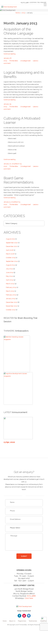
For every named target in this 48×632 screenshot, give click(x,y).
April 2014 (9, 280)
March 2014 (10, 284)
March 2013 (10, 291)
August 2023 (10, 239)
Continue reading (9, 54)
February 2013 (11, 295)
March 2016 (10, 254)
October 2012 (10, 310)
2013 (23, 13)
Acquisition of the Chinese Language (18, 31)
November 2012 (11, 306)
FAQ (38, 2)
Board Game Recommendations (19, 180)
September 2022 (12, 243)
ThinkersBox (13, 61)
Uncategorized (25, 61)
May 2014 (9, 276)
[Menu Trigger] (45, 4)
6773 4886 (31, 596)
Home (17, 13)
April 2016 (9, 250)
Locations (33, 2)
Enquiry (43, 2)
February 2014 (11, 287)
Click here (29, 598)
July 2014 (9, 269)
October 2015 (10, 257)
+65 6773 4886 (25, 2)
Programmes (22, 621)
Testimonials (33, 621)
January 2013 (10, 298)
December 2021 (11, 246)
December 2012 (11, 302)
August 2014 (10, 265)
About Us (12, 621)
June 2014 (9, 272)
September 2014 (12, 261)
